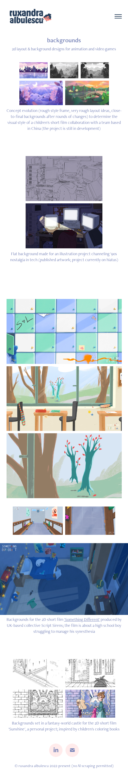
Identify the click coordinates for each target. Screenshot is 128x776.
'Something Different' (82, 619)
